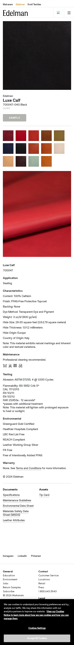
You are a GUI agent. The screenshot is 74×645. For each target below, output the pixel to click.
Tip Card (44, 495)
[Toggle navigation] (58, 12)
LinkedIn (22, 556)
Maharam (8, 4)
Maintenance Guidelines (17, 500)
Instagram (8, 556)
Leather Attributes (14, 520)
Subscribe (8, 591)
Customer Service (48, 575)
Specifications (11, 495)
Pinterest (36, 556)
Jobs (5, 583)
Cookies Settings (37, 628)
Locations (44, 579)
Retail (41, 583)
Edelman (20, 4)
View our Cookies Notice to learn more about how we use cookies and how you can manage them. (36, 615)
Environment (10, 579)
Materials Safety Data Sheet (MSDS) (16, 513)
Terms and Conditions (28, 468)
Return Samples (12, 587)
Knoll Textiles (34, 4)
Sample (14, 117)
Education (9, 575)
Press (41, 587)
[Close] (68, 605)
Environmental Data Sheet (18, 506)
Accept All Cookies (37, 638)
